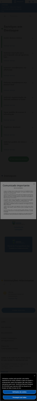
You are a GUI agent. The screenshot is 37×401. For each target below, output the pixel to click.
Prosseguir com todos (19, 397)
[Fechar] (34, 376)
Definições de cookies (19, 392)
